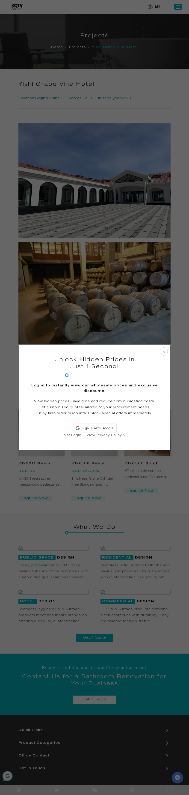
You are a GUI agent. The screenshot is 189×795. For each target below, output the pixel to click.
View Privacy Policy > (106, 435)
